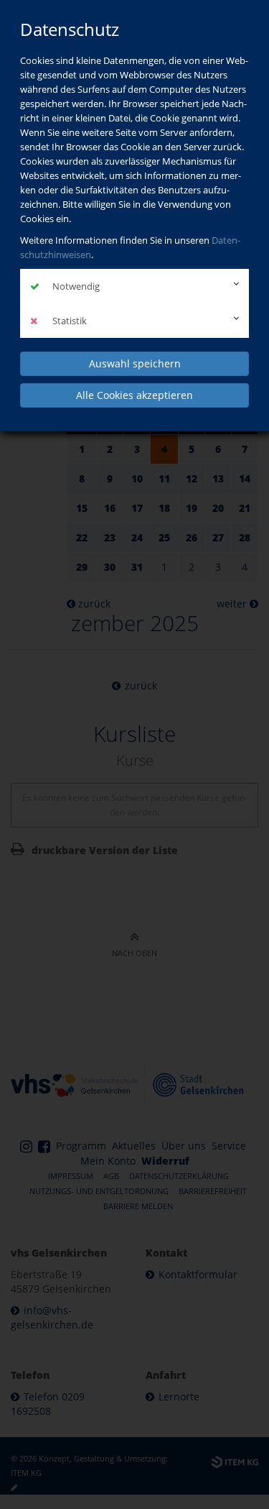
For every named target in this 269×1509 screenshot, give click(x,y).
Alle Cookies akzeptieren (134, 395)
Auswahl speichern (135, 363)
